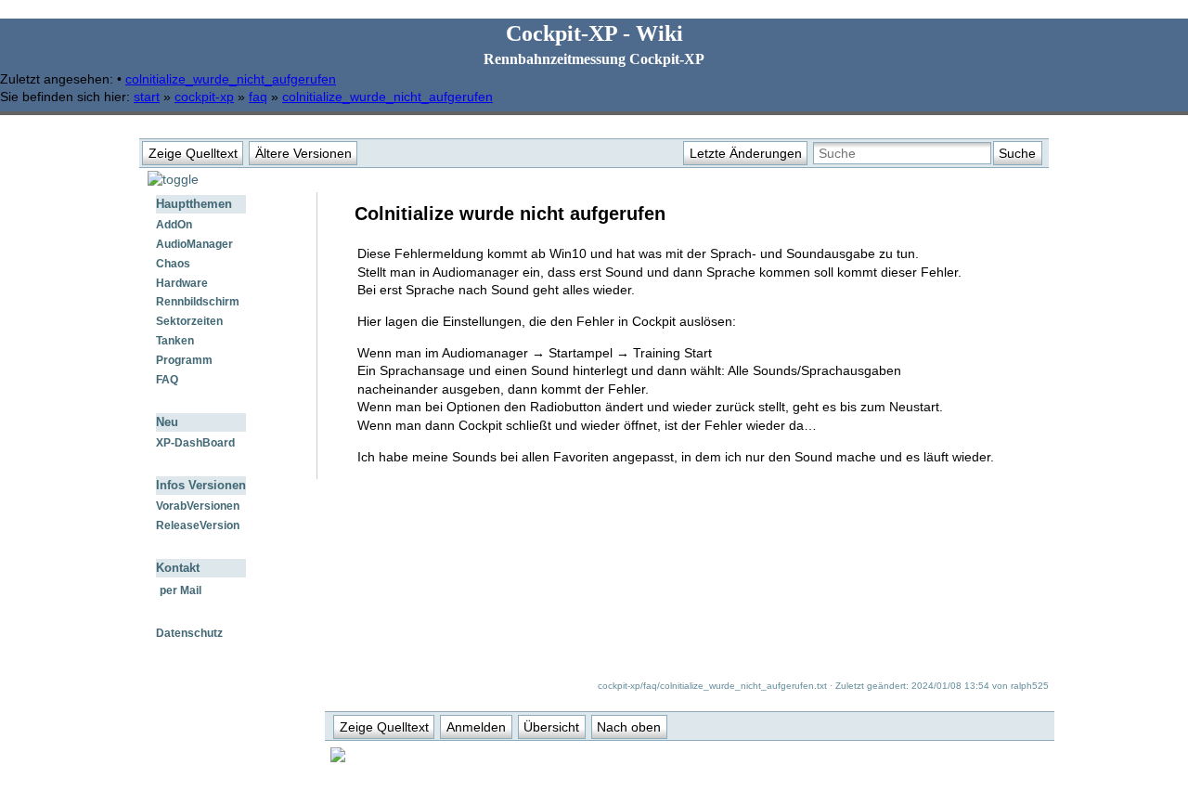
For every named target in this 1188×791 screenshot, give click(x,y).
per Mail (180, 590)
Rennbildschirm (197, 301)
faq (258, 96)
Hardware (182, 283)
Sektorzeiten (189, 321)
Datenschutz (189, 633)
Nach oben (629, 727)
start (147, 96)
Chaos (173, 263)
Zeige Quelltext (193, 153)
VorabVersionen (197, 505)
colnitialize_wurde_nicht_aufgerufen (230, 78)
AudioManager (194, 244)
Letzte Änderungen (746, 153)
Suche (1017, 153)
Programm (184, 360)
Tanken (175, 340)
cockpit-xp (204, 96)
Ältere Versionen (303, 153)
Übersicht (551, 727)
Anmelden (476, 727)
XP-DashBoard (195, 442)
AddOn (174, 224)
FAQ (167, 379)
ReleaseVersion (197, 525)
